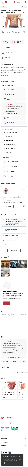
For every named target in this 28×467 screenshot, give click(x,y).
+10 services (7, 152)
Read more (4, 75)
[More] (25, 7)
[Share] (22, 7)
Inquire (6, 303)
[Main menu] (2, 2)
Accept (7, 463)
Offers (5, 7)
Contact (8, 206)
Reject (12, 463)
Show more (14, 250)
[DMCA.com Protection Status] (4, 453)
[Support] (25, 2)
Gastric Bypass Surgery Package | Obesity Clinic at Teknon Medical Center (12, 345)
